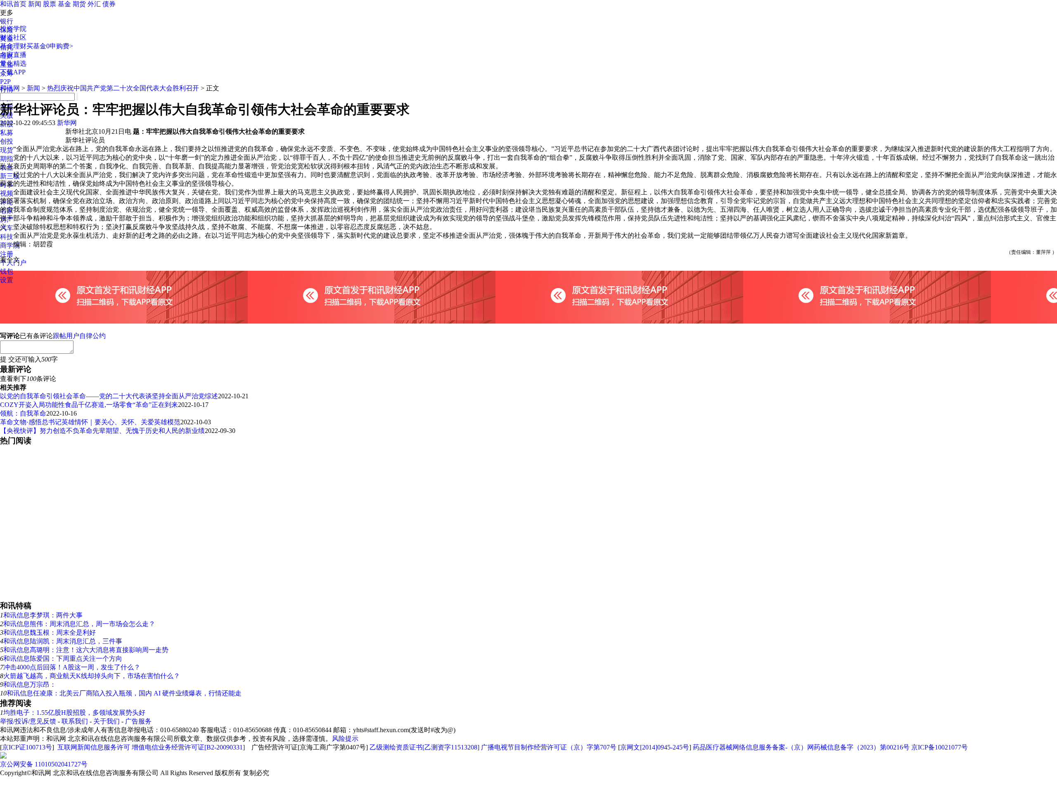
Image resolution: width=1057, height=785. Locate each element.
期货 (79, 3)
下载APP (13, 72)
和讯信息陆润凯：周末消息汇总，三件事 (62, 641)
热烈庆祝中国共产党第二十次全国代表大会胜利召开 (123, 88)
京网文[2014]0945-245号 (654, 747)
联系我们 (75, 721)
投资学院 (13, 28)
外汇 (94, 3)
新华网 (67, 122)
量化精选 (13, 63)
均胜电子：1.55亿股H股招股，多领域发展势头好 (74, 712)
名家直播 (13, 54)
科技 (6, 236)
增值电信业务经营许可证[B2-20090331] (188, 747)
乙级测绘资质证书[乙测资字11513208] (424, 747)
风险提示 (345, 738)
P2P (5, 81)
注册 (6, 254)
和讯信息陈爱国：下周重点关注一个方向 (62, 658)
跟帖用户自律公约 (79, 335)
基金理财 (13, 46)
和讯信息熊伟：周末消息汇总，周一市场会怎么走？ (79, 623)
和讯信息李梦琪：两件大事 (43, 615)
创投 (6, 141)
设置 (6, 280)
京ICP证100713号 (27, 747)
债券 (109, 3)
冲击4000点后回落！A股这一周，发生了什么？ (71, 667)
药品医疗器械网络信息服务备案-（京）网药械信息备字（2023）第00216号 (801, 747)
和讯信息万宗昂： (29, 684)
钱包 (6, 271)
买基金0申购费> (49, 46)
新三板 (10, 176)
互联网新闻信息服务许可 (93, 747)
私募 (6, 132)
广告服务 (138, 721)
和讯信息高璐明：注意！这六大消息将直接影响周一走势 (85, 649)
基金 (64, 3)
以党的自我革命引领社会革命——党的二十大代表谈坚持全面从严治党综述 (109, 396)
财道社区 (13, 37)
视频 (6, 193)
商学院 (10, 245)
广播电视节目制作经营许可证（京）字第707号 (548, 747)
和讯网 (10, 88)
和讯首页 (13, 3)
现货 (6, 150)
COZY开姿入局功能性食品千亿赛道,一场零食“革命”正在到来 (89, 404)
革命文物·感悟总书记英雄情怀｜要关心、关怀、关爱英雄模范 (90, 422)
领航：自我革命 (23, 413)
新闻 (34, 3)
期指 (6, 158)
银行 (6, 21)
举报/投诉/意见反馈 (28, 721)
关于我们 (106, 721)
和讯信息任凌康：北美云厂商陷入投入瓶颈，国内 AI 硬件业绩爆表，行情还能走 (124, 693)
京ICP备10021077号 (939, 747)
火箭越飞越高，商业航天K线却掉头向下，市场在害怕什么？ (91, 675)
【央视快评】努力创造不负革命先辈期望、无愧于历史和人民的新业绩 (102, 430)
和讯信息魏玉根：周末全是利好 (49, 632)
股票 (49, 3)
